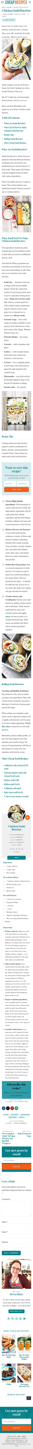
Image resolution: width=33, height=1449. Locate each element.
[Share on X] (8, 1108)
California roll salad (12, 788)
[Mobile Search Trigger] (29, 3)
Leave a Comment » (20, 1123)
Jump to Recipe (9, 19)
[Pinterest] (12, 1318)
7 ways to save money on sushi (16, 796)
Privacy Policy (10, 1442)
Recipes (21, 1117)
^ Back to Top (11, 1436)
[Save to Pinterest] (12, 1108)
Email (5, 1232)
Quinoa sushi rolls (11, 780)
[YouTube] (24, 1318)
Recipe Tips (9, 134)
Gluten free (14, 1114)
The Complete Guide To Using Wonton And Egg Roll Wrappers (8, 1137)
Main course (12, 1117)
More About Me (16, 1311)
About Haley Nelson (13, 1438)
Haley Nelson (8, 14)
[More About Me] (16, 1274)
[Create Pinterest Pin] (27, 817)
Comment (6, 1199)
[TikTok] (20, 1318)
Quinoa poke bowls (12, 784)
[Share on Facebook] (4, 1108)
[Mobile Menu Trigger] (2, 3)
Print (16, 857)
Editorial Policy (22, 1442)
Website (5, 1242)
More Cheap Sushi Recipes (15, 142)
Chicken (9, 7)
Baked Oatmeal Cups (24, 1134)
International (25, 1114)
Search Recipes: (16, 1395)
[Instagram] (16, 1318)
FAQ (26, 1440)
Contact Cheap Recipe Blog (15, 1440)
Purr (17, 1445)
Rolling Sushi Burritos (13, 138)
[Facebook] (8, 1318)
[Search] (28, 1398)
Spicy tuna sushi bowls (13, 792)
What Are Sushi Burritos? (15, 123)
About (24, 1436)
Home (3, 7)
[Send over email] (16, 1108)
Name (5, 1222)
